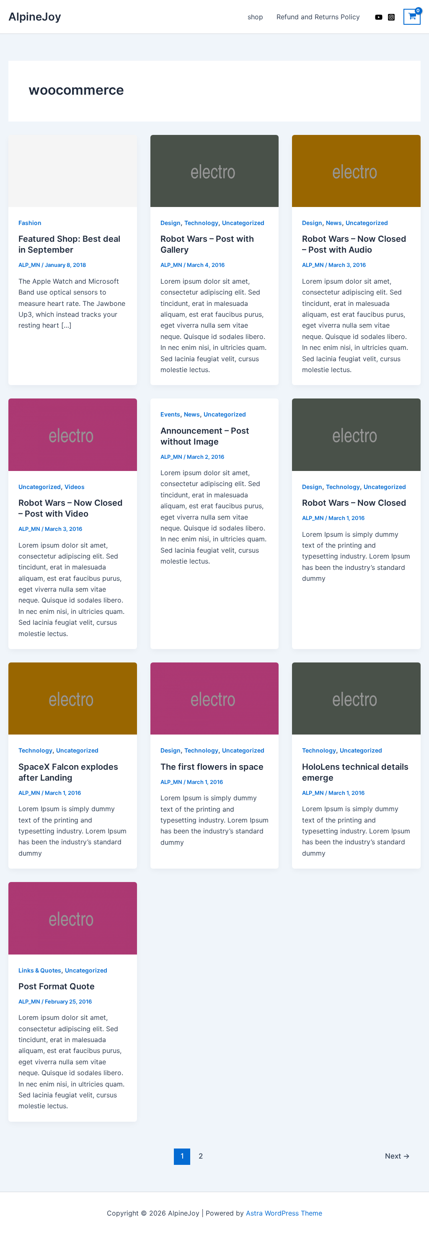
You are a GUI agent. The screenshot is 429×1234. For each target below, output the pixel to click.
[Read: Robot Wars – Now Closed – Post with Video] (72, 434)
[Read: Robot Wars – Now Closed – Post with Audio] (356, 170)
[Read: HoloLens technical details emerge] (356, 698)
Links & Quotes (39, 970)
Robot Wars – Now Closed (354, 503)
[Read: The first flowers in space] (214, 698)
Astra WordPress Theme (284, 1213)
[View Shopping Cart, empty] (412, 17)
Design (170, 222)
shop (255, 17)
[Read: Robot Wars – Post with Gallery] (214, 170)
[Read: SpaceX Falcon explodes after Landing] (72, 698)
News (334, 222)
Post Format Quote (56, 986)
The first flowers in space (212, 767)
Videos (75, 486)
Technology (201, 222)
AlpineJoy (34, 16)
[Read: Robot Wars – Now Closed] (356, 434)
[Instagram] (391, 17)
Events (170, 414)
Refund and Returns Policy (318, 17)
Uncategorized (243, 222)
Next (397, 1155)
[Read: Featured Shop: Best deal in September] (72, 170)
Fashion (29, 222)
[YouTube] (378, 17)
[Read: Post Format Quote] (72, 917)
